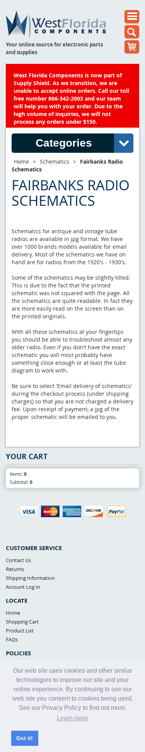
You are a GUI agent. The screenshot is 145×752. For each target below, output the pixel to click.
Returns (15, 569)
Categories (64, 143)
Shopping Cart (22, 621)
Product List (20, 630)
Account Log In (23, 586)
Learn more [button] (72, 718)
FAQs (12, 639)
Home (21, 161)
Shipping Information (30, 577)
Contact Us (18, 560)
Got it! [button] (24, 738)
